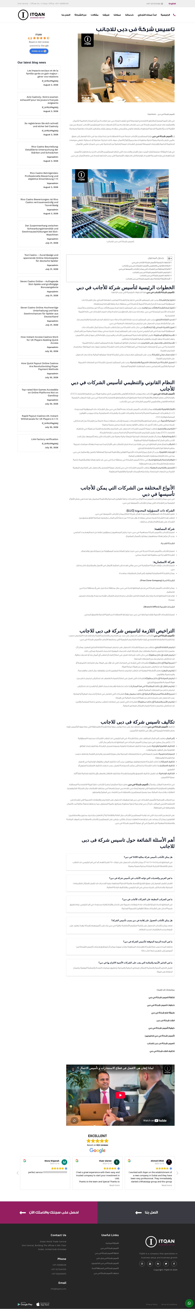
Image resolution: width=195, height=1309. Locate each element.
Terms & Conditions (169, 1304)
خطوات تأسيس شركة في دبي (106, 1273)
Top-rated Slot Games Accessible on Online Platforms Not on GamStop (40, 393)
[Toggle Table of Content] (168, 258)
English (172, 3)
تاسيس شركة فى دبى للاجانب (161, 1043)
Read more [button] (62, 1185)
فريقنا (106, 15)
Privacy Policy (151, 1304)
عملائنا (117, 15)
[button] (177, 1174)
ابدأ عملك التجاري (147, 15)
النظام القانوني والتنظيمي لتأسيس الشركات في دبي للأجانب (146, 266)
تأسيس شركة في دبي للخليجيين (160, 1036)
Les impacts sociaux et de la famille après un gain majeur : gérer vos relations (42, 73)
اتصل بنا (66, 15)
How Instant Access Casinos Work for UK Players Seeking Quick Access (39, 340)
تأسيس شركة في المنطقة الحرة (105, 1268)
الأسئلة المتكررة (112, 1243)
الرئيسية (165, 15)
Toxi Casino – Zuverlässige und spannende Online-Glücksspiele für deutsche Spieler (40, 258)
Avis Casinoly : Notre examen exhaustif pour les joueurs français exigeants (39, 100)
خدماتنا (129, 15)
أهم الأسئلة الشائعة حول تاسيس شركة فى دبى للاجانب (148, 279)
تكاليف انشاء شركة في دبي (162, 1051)
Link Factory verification (44, 439)
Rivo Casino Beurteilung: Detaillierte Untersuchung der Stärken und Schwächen (41, 150)
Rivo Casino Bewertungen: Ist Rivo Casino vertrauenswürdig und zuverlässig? (39, 202)
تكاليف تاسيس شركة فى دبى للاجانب (155, 276)
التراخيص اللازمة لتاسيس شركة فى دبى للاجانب (151, 272)
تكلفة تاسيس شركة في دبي (162, 997)
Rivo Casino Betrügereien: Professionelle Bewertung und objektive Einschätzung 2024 (41, 176)
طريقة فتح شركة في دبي (163, 1013)
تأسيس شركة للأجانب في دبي (160, 292)
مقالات (94, 15)
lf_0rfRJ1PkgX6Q (50, 81)
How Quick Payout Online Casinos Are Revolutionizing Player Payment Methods (39, 366)
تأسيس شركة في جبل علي (107, 1258)
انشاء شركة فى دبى (165, 1020)
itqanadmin (52, 157)
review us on (37, 50)
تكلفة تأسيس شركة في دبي (107, 1253)
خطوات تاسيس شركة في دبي (161, 1005)
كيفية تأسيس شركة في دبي (161, 1028)
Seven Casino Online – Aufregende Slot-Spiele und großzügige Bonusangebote (39, 284)
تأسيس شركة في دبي (166, 114)
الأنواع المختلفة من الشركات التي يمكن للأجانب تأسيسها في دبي (144, 269)
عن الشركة (81, 15)
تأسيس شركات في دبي (164, 394)
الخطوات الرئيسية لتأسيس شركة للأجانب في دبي (151, 262)
